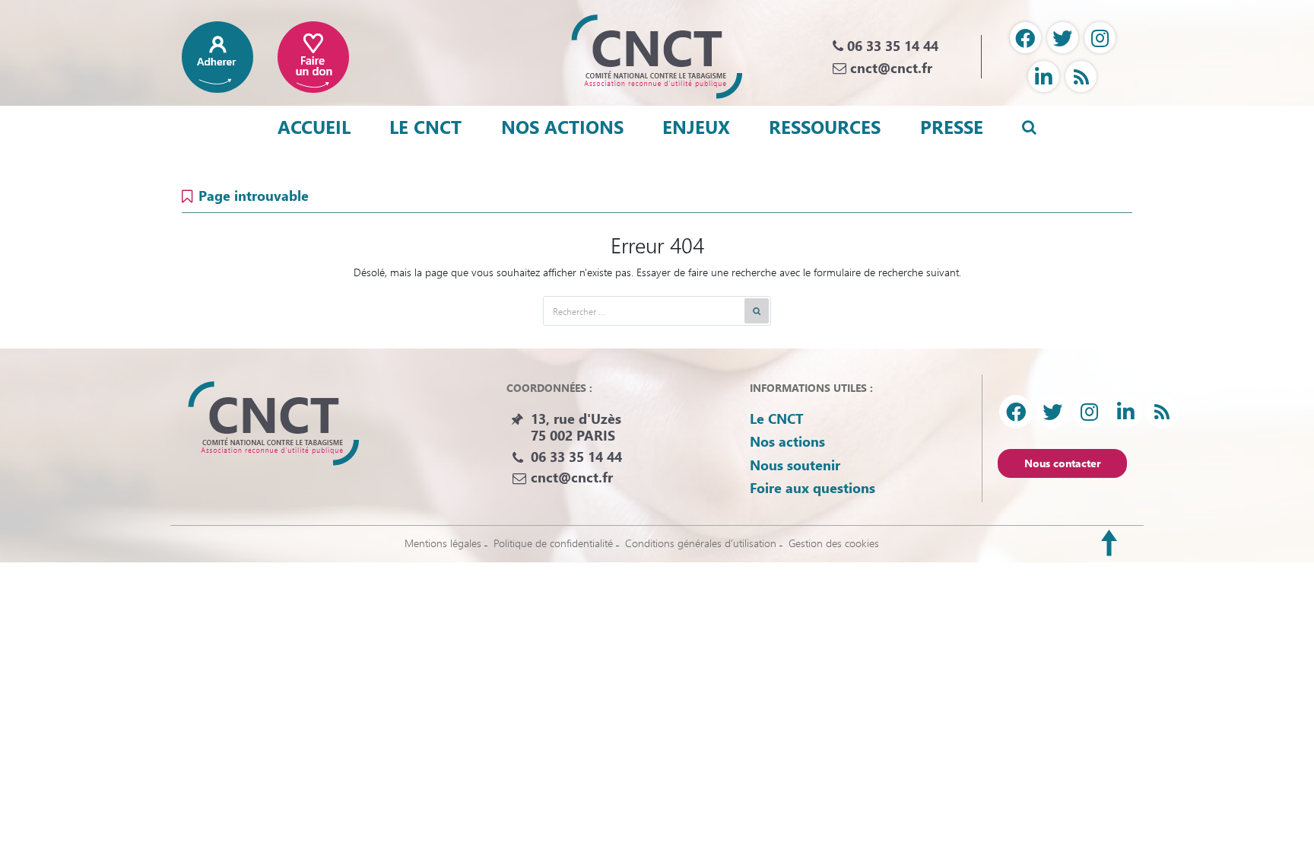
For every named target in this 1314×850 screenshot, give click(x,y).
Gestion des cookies (834, 543)
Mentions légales (443, 543)
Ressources (825, 126)
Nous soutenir (795, 465)
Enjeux (696, 126)
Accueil (314, 126)
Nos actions (562, 126)
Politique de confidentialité (553, 543)
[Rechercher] (756, 310)
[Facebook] (1025, 37)
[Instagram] (1100, 37)
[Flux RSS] (1081, 76)
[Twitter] (1062, 37)
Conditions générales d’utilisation (700, 543)
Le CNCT (425, 126)
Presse (951, 126)
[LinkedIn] (1043, 76)
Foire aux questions (812, 488)
